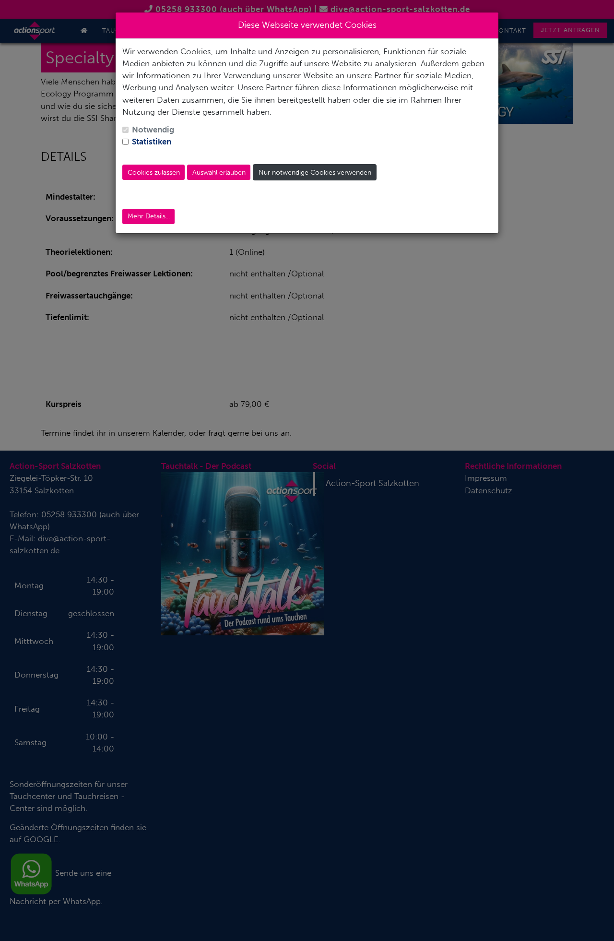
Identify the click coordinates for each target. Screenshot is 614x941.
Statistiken (151, 141)
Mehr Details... (149, 216)
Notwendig (153, 129)
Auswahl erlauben (219, 172)
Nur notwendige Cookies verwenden (315, 172)
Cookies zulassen (154, 172)
